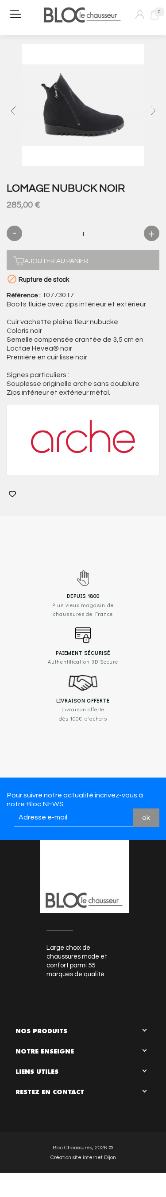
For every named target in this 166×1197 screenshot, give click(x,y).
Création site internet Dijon (83, 1157)
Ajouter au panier (56, 261)
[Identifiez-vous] (139, 14)
